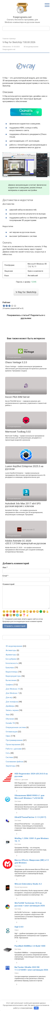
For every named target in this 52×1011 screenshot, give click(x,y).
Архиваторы (11, 655)
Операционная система (16, 727)
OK (36, 1008)
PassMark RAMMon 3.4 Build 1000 (30, 946)
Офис (8, 736)
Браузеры (10, 667)
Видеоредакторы (13, 676)
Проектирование (13, 744)
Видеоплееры (12, 672)
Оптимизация (11, 732)
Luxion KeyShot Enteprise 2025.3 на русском (24, 467)
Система (9, 757)
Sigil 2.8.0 (19, 927)
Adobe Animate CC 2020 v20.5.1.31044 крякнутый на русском (25, 542)
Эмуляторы (11, 766)
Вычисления (11, 680)
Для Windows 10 (13, 689)
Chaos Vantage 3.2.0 (16, 362)
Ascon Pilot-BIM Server (17, 396)
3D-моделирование (31, 47)
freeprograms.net (22, 17)
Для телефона (12, 702)
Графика (9, 684)
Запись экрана (12, 710)
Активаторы (11, 650)
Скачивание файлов (14, 761)
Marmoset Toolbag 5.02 (18, 431)
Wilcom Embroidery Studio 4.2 (28, 884)
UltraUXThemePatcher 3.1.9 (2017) (30, 817)
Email (5, 576)
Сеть (8, 753)
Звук (8, 714)
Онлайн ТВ (10, 723)
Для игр (9, 697)
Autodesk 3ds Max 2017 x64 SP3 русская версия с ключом (23, 505)
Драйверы (10, 706)
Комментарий (8, 584)
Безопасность (12, 663)
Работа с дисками (14, 749)
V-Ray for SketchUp (26, 292)
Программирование (14, 740)
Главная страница (9, 39)
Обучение (10, 719)
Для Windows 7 (12, 693)
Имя (5, 567)
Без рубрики (11, 659)
